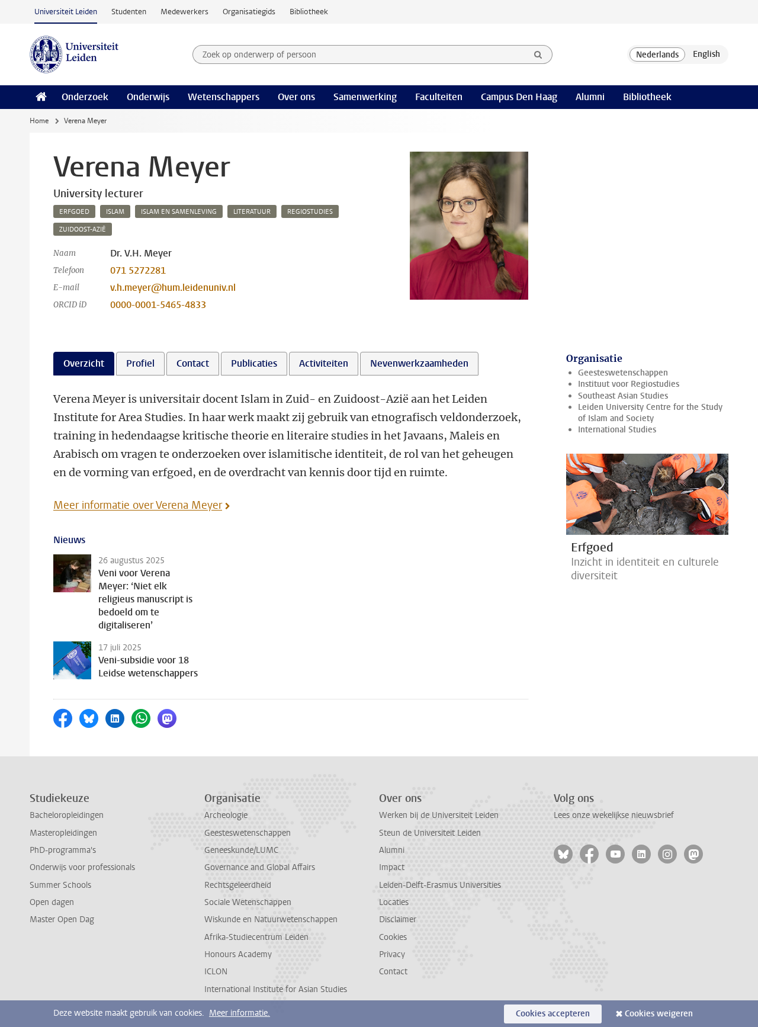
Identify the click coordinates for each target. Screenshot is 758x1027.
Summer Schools (60, 885)
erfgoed (74, 211)
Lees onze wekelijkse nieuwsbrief (614, 815)
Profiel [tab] (140, 363)
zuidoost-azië (82, 229)
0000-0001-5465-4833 (158, 305)
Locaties (394, 902)
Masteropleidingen (63, 833)
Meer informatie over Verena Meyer (137, 505)
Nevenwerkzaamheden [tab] (419, 363)
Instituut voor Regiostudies (628, 384)
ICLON (215, 971)
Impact (391, 867)
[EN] (706, 54)
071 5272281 (138, 270)
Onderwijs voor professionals (82, 867)
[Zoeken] (538, 54)
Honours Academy (238, 954)
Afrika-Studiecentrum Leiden (256, 937)
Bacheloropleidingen (67, 815)
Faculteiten (438, 97)
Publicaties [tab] (254, 363)
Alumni (590, 97)
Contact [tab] (192, 363)
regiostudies (310, 211)
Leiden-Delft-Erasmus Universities (440, 885)
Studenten (128, 12)
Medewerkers (184, 12)
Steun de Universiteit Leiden (430, 833)
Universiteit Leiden (65, 12)
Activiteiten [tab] (323, 363)
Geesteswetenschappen (623, 372)
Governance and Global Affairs (259, 867)
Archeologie (226, 815)
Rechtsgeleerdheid (237, 885)
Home (39, 121)
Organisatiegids (249, 12)
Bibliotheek (309, 12)
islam (115, 211)
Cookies (393, 937)
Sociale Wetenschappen (247, 902)
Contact (393, 971)
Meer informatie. (239, 1013)
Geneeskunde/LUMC (241, 850)
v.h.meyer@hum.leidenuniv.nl (173, 287)
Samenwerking (365, 97)
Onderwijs (148, 97)
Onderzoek (85, 97)
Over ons (296, 97)
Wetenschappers (223, 97)
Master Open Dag (62, 919)
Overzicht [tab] (83, 363)
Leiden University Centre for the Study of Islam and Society (650, 413)
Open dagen (52, 902)
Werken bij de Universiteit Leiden (439, 815)
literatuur (252, 211)
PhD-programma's (63, 850)
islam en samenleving (179, 211)
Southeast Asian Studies (623, 396)
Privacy (392, 954)
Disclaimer (397, 919)
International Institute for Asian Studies (275, 989)
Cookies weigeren (659, 1013)
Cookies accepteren (553, 1013)
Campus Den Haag (519, 97)
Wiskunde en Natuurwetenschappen (271, 919)
